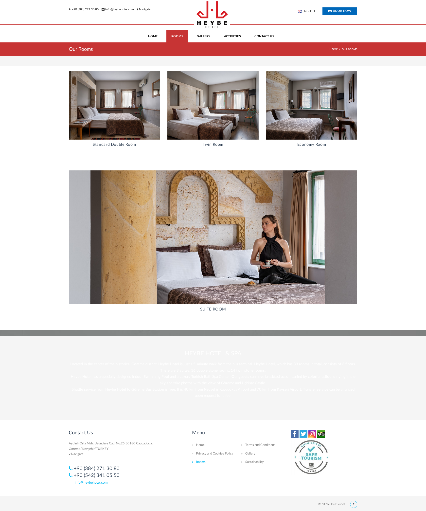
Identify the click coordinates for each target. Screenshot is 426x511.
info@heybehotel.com (120, 9)
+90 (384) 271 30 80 (85, 9)
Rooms (177, 36)
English (308, 11)
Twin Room (213, 144)
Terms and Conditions (260, 445)
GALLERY (203, 36)
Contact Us (264, 36)
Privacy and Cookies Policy (214, 453)
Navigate (144, 9)
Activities (232, 36)
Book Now (341, 10)
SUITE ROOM (213, 309)
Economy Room (311, 144)
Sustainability (254, 462)
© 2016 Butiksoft (331, 504)
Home (153, 36)
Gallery (250, 453)
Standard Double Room (114, 144)
